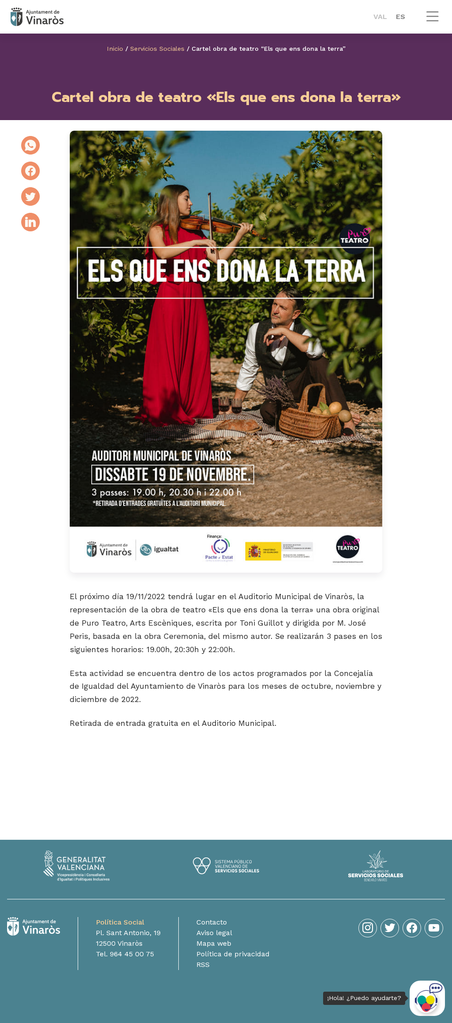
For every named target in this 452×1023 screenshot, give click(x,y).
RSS (203, 964)
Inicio (115, 48)
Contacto (211, 922)
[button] (432, 20)
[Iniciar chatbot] (427, 998)
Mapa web (213, 943)
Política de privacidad (233, 954)
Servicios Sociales (157, 48)
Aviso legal (214, 933)
